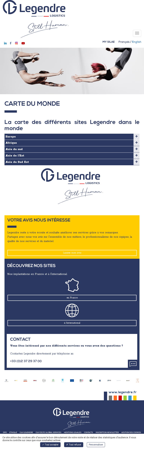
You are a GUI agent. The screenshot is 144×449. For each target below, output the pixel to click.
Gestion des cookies (131, 433)
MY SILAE (109, 42)
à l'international (72, 323)
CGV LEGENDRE (26, 433)
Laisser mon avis (72, 252)
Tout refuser (74, 444)
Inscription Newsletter (107, 433)
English (136, 42)
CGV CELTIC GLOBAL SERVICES (48, 433)
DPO (5, 433)
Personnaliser (96, 444)
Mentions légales (72, 433)
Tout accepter (51, 444)
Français (124, 42)
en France (72, 297)
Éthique (13, 433)
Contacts (88, 433)
